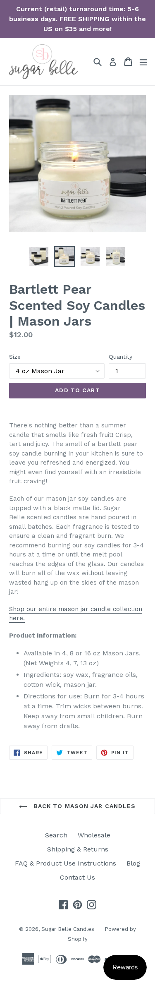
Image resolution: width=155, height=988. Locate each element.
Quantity (120, 356)
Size (15, 356)
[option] (39, 256)
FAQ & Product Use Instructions (65, 863)
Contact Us (77, 877)
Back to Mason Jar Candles (83, 806)
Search (56, 835)
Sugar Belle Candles (67, 929)
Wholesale (94, 835)
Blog (133, 863)
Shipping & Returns (77, 849)
